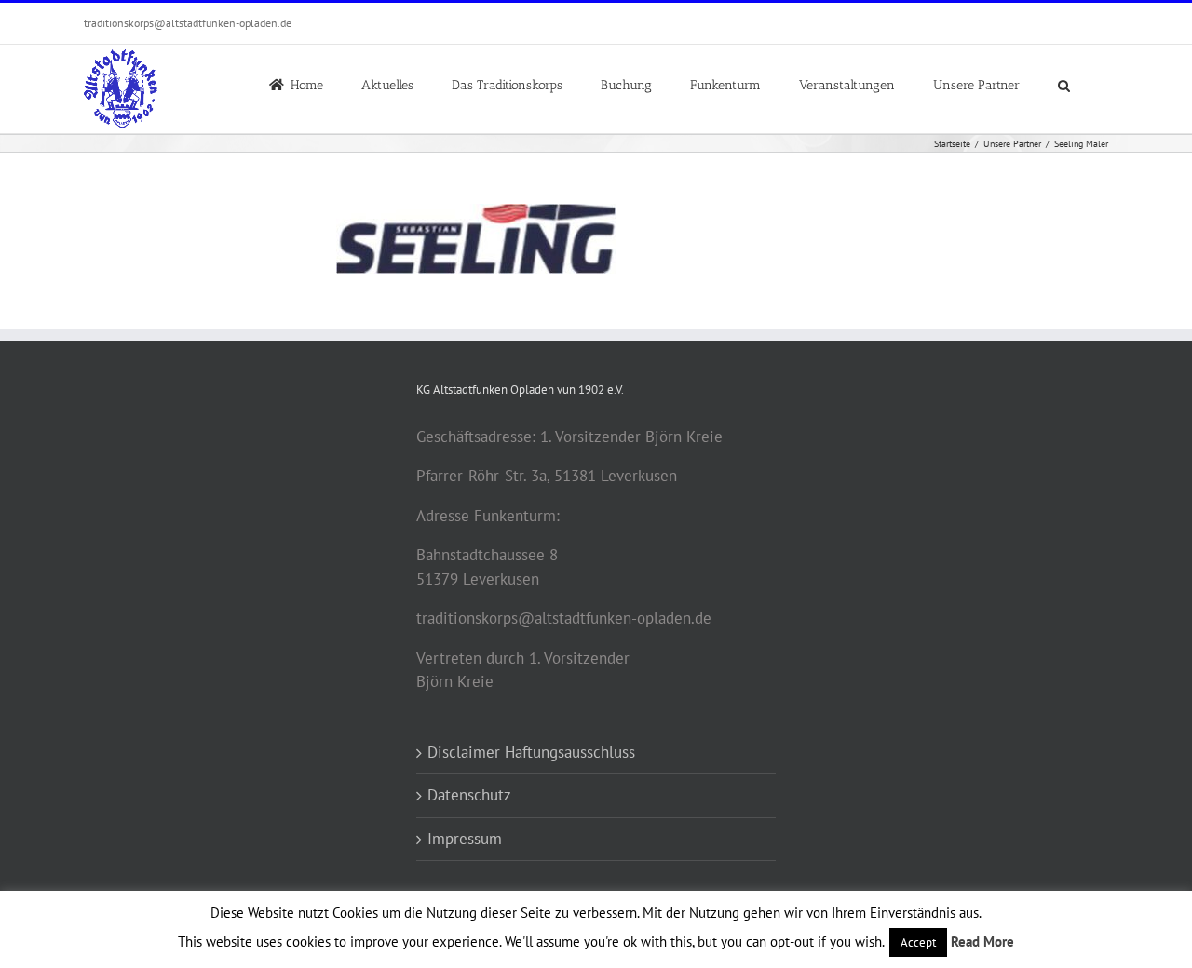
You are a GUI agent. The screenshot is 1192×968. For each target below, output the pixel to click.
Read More (982, 941)
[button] (1064, 84)
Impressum (464, 838)
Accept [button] (918, 942)
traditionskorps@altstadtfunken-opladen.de (187, 23)
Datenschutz (469, 795)
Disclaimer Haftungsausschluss (531, 752)
